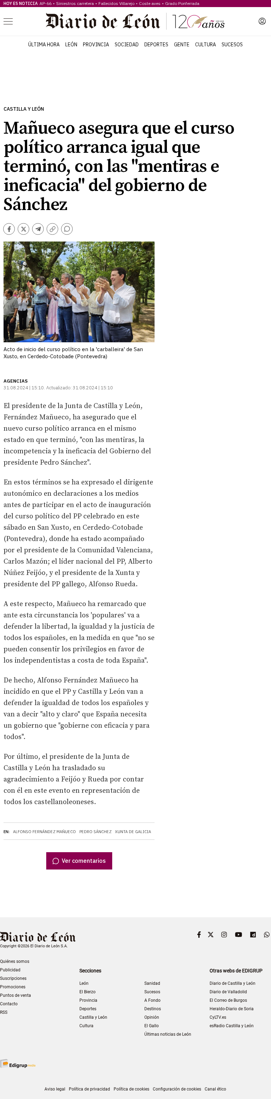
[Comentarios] (66, 228)
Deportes (156, 44)
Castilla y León (24, 109)
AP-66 (46, 3)
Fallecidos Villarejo (116, 3)
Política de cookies (131, 1089)
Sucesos (232, 44)
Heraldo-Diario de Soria (232, 1008)
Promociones (12, 986)
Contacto (9, 1003)
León (71, 44)
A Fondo (152, 1000)
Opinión (151, 1017)
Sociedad (127, 44)
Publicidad (10, 969)
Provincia (96, 44)
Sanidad (152, 983)
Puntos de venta (15, 995)
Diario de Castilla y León (232, 983)
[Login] (262, 21)
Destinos (152, 1008)
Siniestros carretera (75, 3)
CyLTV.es (218, 1017)
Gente (181, 44)
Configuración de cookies (177, 1089)
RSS (3, 1012)
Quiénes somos (14, 961)
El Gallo (151, 1025)
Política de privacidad (89, 1089)
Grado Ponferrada (182, 3)
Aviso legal (54, 1089)
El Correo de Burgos (228, 1000)
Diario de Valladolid (228, 991)
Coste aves (150, 3)
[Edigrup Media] (17, 1063)
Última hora (44, 44)
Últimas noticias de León (167, 1034)
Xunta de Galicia (133, 831)
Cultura (205, 44)
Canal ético (215, 1089)
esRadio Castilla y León (232, 1025)
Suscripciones (13, 978)
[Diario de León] (135, 21)
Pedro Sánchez (95, 831)
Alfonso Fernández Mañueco (44, 831)
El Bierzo (87, 991)
